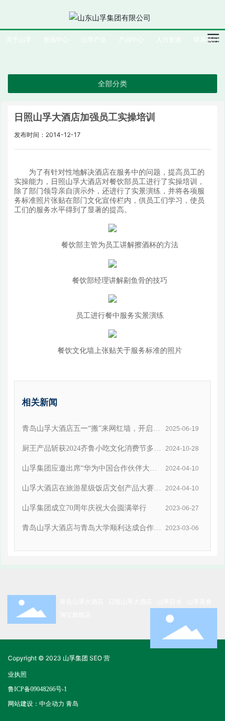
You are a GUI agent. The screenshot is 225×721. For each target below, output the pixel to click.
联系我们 (206, 39)
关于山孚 (18, 39)
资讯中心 (56, 39)
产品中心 (131, 39)
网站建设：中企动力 (36, 703)
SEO (95, 658)
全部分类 (112, 83)
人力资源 (168, 39)
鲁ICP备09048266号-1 (37, 689)
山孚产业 (93, 39)
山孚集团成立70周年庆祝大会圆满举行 (84, 508)
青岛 (72, 703)
